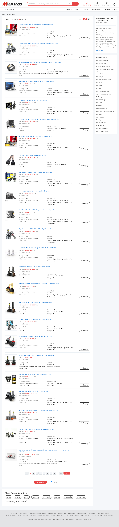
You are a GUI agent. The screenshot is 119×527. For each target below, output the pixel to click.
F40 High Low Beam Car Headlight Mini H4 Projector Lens (35, 319)
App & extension (95, 9)
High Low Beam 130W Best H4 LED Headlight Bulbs (33, 391)
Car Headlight (46, 497)
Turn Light (99, 120)
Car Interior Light (101, 100)
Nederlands (60, 515)
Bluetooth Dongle (101, 63)
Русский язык (40, 515)
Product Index (91, 513)
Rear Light (99, 114)
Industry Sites (71, 513)
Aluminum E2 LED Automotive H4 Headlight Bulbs (33, 100)
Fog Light (99, 102)
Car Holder (99, 85)
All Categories (8, 9)
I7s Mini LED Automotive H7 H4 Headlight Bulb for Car (34, 191)
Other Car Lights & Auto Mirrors (105, 111)
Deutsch (53, 515)
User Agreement (70, 519)
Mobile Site (100, 513)
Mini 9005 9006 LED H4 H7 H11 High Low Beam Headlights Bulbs (37, 210)
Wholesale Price (62, 513)
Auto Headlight (21, 501)
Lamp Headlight (68, 497)
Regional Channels (81, 513)
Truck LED (57, 497)
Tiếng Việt (99, 515)
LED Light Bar (100, 125)
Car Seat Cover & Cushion (103, 79)
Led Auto (8, 497)
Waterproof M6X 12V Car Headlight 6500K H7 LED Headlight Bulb (37, 248)
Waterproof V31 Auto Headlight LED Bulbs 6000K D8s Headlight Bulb (38, 410)
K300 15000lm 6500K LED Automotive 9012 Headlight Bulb (36, 25)
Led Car (26, 497)
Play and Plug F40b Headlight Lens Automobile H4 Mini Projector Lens (39, 119)
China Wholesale (52, 513)
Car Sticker (99, 82)
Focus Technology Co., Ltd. (47, 519)
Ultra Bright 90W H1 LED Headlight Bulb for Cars (32, 155)
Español (19, 515)
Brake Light (99, 97)
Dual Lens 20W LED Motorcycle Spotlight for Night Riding (35, 374)
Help (85, 9)
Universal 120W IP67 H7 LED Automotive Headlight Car (34, 267)
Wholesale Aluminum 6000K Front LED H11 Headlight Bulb (35, 336)
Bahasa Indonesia (108, 515)
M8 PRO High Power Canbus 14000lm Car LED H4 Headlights (36, 355)
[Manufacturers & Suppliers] (12, 4)
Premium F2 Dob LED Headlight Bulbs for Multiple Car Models (36, 429)
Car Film (98, 88)
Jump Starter (100, 74)
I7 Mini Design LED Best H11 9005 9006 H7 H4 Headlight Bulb (36, 81)
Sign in (115, 5)
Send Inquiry (84, 37)
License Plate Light (101, 108)
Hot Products (14, 513)
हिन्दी (82, 515)
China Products (23, 513)
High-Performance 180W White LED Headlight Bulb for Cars (36, 229)
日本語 (77, 515)
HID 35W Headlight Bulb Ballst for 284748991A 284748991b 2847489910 (40, 62)
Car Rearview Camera (102, 91)
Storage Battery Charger (103, 66)
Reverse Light (100, 117)
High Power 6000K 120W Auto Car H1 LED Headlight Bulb (35, 302)
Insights (106, 513)
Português (25, 515)
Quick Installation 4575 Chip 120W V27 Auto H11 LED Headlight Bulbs (39, 284)
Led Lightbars (10, 501)
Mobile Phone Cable (102, 60)
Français (32, 515)
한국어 (71, 515)
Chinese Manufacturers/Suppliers (37, 513)
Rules (116, 9)
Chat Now (55, 482)
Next (67, 473)
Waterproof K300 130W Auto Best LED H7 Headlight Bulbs (35, 136)
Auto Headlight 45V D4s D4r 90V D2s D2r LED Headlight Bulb (36, 172)
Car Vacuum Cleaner (102, 131)
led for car (17, 497)
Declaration (79, 519)
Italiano (47, 515)
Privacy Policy (87, 519)
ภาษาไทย (87, 515)
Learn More (100, 51)
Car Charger (99, 77)
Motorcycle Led (81, 497)
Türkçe (93, 515)
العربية (66, 515)
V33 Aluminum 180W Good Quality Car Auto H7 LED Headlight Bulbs (38, 43)
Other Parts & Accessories (103, 94)
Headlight (99, 105)
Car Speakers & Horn (102, 128)
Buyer (76, 9)
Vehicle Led (35, 497)
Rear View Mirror (101, 123)
